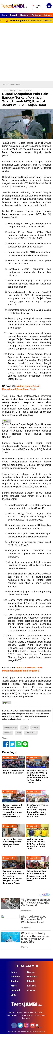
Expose (35, 727)
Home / (5, 84)
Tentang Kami (40, 1015)
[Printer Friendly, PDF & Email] (6, 421)
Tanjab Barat (31, 733)
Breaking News (10, 727)
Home (4, 15)
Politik (13, 986)
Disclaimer (28, 1012)
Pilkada (31, 981)
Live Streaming (26, 1015)
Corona (31, 990)
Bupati (24, 727)
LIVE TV (36, 6)
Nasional (24, 15)
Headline (7, 733)
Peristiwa (36, 15)
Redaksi (19, 1012)
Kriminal (14, 981)
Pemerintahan (14, 84)
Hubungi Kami (12, 1015)
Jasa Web (26, 1018)
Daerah (14, 15)
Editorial (31, 986)
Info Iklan (38, 1012)
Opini (13, 995)
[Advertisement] (26, 53)
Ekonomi (15, 990)
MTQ (19, 733)
